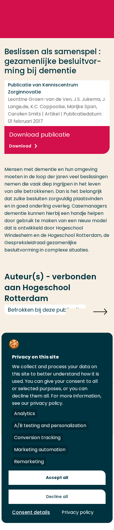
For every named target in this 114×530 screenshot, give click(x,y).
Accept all (57, 477)
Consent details (31, 512)
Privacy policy (78, 512)
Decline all (57, 497)
